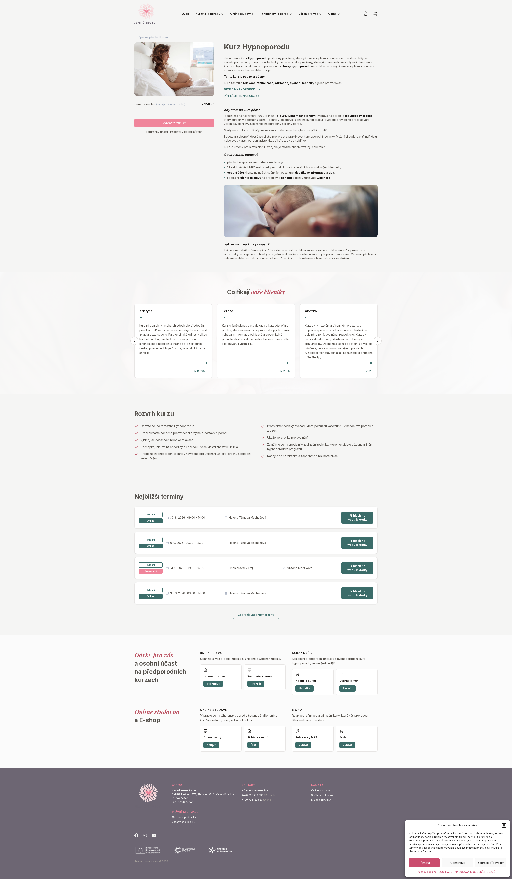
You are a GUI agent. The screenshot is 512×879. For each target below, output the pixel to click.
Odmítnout (457, 863)
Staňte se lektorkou (322, 795)
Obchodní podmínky (184, 817)
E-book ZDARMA (321, 799)
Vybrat (303, 745)
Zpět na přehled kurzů (153, 37)
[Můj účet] (365, 13)
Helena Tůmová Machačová (247, 517)
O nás (332, 13)
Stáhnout (213, 683)
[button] (504, 825)
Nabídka (304, 688)
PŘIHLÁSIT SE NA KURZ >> (242, 95)
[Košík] (375, 13)
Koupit (211, 745)
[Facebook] (136, 835)
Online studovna (241, 13)
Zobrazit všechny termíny (256, 614)
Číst (253, 745)
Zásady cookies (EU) (184, 821)
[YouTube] (154, 835)
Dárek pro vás (308, 13)
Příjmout (424, 863)
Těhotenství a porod (274, 13)
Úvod (185, 13)
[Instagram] (145, 835)
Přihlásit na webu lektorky (357, 517)
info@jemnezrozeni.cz (255, 790)
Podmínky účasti (157, 131)
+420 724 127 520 (252, 799)
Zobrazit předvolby (490, 863)
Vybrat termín (172, 123)
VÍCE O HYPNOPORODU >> (243, 89)
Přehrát (256, 683)
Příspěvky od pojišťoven (186, 131)
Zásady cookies (427, 871)
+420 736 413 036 (252, 795)
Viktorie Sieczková (299, 568)
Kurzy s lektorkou (207, 13)
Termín (347, 688)
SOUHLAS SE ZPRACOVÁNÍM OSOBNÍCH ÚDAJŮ (467, 871)
